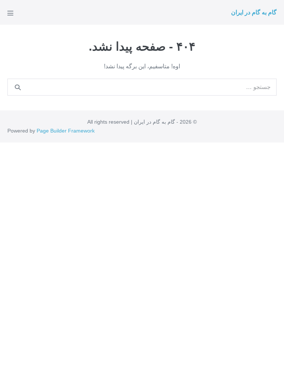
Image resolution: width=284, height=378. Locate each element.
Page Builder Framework (66, 131)
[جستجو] (17, 87)
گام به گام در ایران (254, 12)
